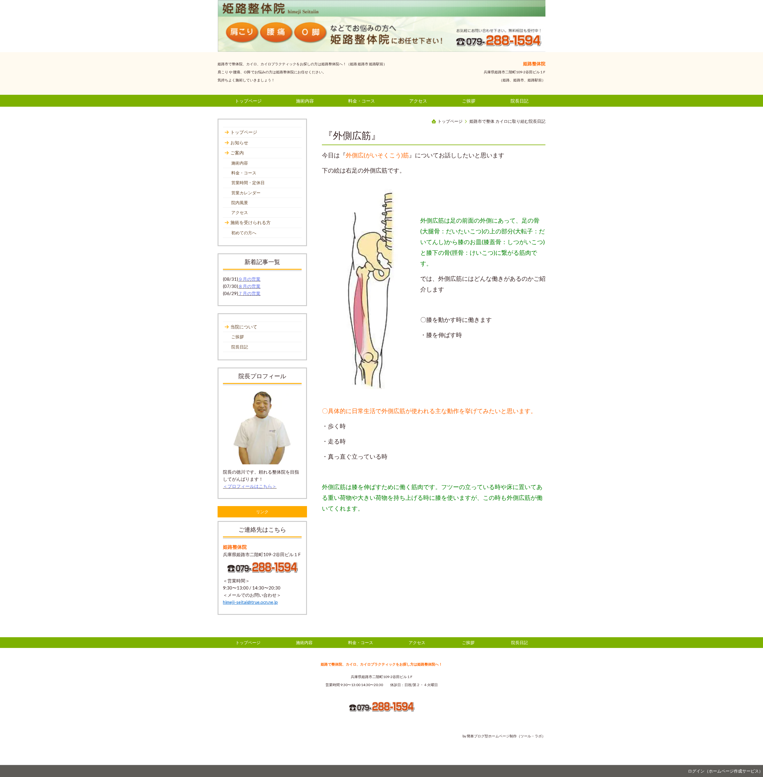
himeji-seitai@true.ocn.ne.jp (250, 602)
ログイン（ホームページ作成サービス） (725, 770)
